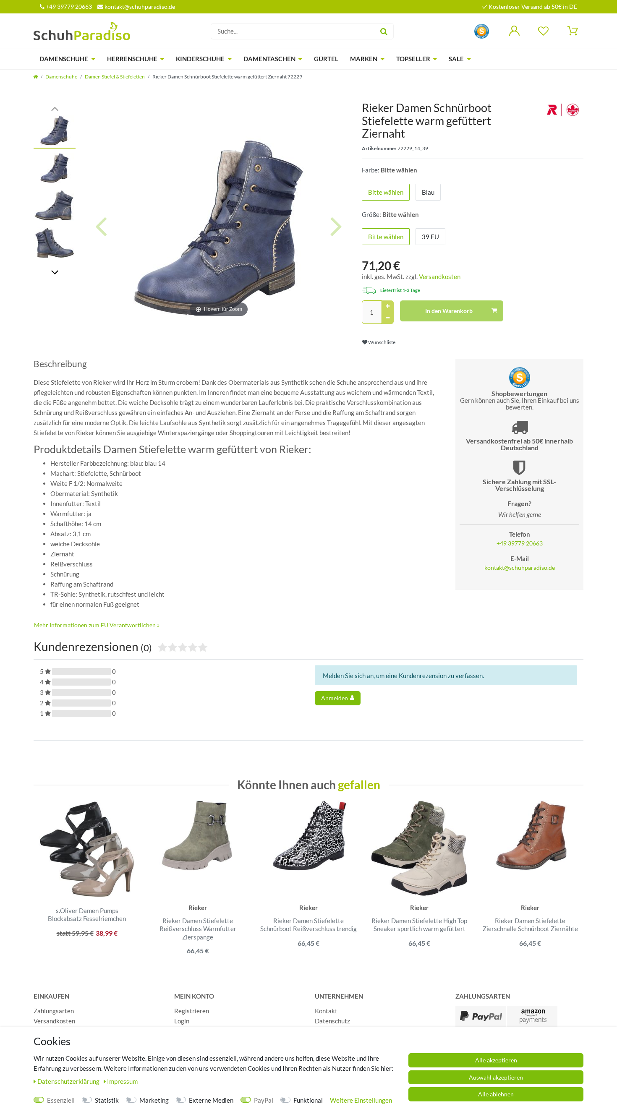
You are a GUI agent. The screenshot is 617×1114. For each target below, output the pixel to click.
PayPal (263, 1100)
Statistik (107, 1100)
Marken (363, 59)
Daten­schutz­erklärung (69, 1081)
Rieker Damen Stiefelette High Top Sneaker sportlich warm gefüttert (419, 925)
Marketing (154, 1100)
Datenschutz (332, 1021)
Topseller (413, 59)
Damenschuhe (63, 59)
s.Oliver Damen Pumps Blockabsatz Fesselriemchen (87, 915)
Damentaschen (269, 59)
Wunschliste (381, 342)
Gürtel (326, 59)
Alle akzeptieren (496, 1060)
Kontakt (326, 1011)
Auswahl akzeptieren (496, 1077)
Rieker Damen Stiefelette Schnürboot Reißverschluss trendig (308, 925)
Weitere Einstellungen (361, 1100)
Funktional (308, 1100)
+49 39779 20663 (68, 6)
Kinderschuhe (200, 59)
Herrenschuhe (132, 59)
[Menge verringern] (388, 318)
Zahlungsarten (54, 1011)
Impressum (122, 1081)
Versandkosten (439, 276)
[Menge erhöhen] (388, 306)
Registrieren (191, 1011)
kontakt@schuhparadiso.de (139, 6)
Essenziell (61, 1100)
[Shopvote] (481, 30)
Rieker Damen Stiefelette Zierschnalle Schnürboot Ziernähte (530, 925)
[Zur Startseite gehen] (35, 76)
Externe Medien (211, 1100)
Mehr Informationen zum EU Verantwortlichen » (96, 625)
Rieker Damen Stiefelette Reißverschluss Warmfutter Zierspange (197, 929)
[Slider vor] (55, 272)
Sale (456, 59)
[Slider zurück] (55, 108)
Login (181, 1021)
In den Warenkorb (449, 310)
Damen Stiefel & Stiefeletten (115, 76)
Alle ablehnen (496, 1094)
